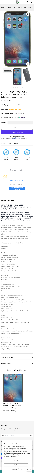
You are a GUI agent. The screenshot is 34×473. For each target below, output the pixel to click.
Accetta (16, 461)
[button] (17, 117)
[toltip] (28, 64)
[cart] (31, 2)
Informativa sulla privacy (10, 456)
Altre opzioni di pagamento (17, 136)
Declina (16, 465)
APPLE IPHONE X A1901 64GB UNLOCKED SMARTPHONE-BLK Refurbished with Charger (12, 406)
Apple (9, 7)
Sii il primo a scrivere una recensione (17, 188)
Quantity (3, 123)
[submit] (31, 435)
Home (2, 7)
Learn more (24, 138)
